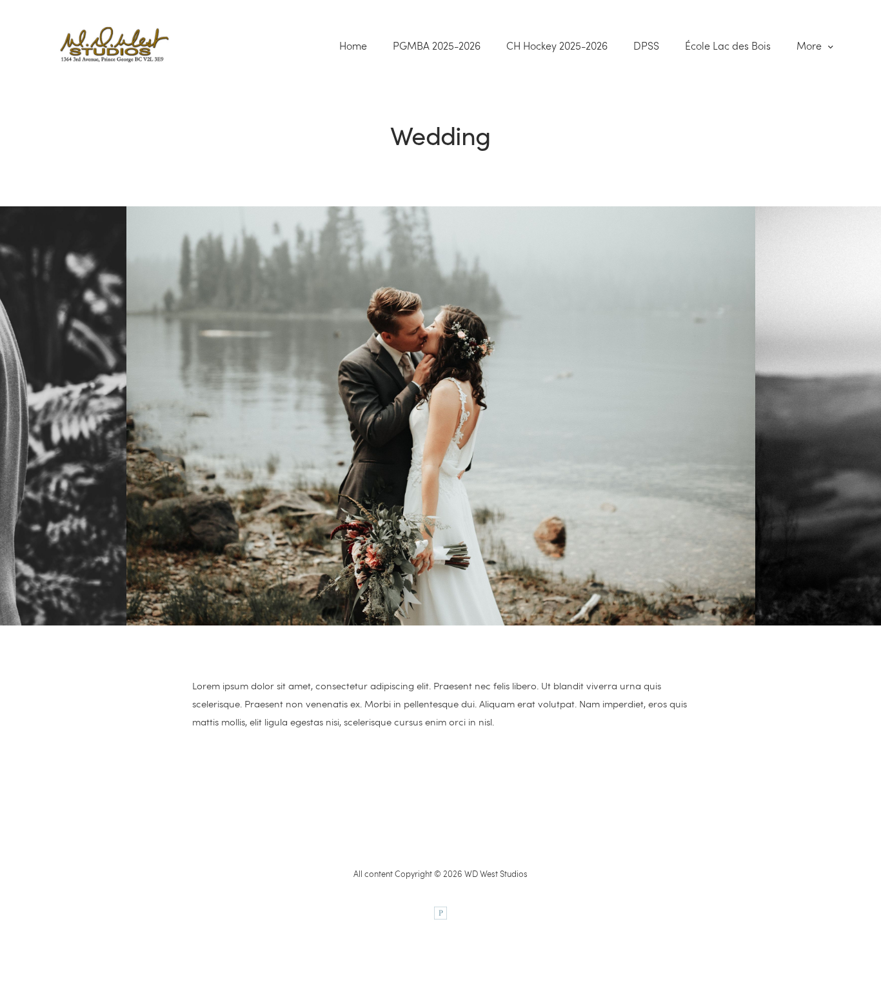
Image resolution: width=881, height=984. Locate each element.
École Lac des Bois (728, 45)
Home (353, 45)
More (810, 45)
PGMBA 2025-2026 (436, 45)
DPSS (646, 45)
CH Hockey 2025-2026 (557, 45)
